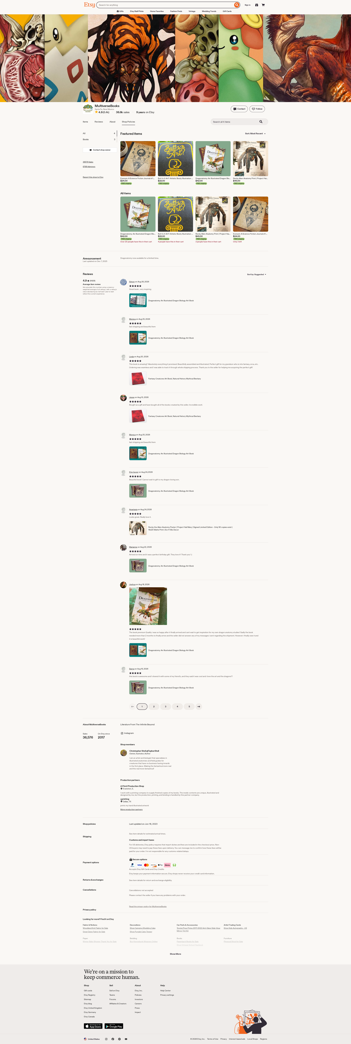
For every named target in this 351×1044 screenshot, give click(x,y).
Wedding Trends (209, 11)
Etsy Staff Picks (137, 11)
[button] (239, 109)
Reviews (99, 121)
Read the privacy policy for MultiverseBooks (148, 906)
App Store (93, 1026)
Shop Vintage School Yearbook (190, 945)
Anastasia (133, 509)
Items (85, 121)
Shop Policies (128, 121)
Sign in (247, 5)
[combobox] (164, 5)
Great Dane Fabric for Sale (94, 932)
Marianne (133, 547)
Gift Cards (227, 11)
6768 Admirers (89, 166)
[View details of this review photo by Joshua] (148, 606)
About (112, 121)
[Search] (236, 5)
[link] (132, 706)
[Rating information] (96, 112)
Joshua (132, 584)
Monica (132, 319)
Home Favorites (157, 11)
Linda (131, 356)
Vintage (192, 11)
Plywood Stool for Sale (233, 941)
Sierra (131, 669)
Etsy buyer (133, 472)
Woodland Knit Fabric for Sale (95, 928)
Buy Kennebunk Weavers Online (144, 941)
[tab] (100, 133)
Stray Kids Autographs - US (235, 928)
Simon (132, 282)
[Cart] (263, 5)
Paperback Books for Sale (188, 941)
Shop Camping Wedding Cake (142, 928)
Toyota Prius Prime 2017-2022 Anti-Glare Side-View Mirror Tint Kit (198, 929)
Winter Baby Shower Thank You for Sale (100, 941)
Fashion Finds (176, 11)
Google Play (114, 1026)
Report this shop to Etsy (93, 177)
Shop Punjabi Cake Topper (141, 932)
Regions (263, 1039)
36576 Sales (88, 162)
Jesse (131, 397)
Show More (175, 954)
